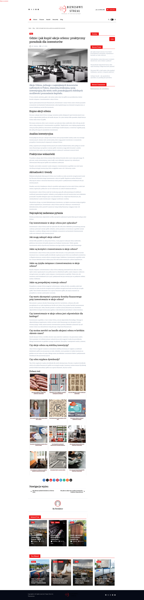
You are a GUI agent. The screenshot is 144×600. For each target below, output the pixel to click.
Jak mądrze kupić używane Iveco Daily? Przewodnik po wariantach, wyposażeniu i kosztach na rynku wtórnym (102, 53)
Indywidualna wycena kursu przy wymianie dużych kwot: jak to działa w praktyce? (102, 60)
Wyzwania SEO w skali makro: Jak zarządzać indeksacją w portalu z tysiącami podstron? (103, 71)
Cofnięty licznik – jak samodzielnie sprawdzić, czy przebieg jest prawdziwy (101, 76)
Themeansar (31, 596)
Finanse (41, 19)
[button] (115, 20)
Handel (48, 19)
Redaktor (36, 46)
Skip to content (4, 1)
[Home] (30, 19)
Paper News (48, 594)
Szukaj (94, 34)
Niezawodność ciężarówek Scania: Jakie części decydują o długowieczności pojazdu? (103, 65)
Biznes (35, 19)
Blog (61, 19)
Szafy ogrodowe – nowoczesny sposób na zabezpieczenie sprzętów (77, 539)
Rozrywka (55, 19)
